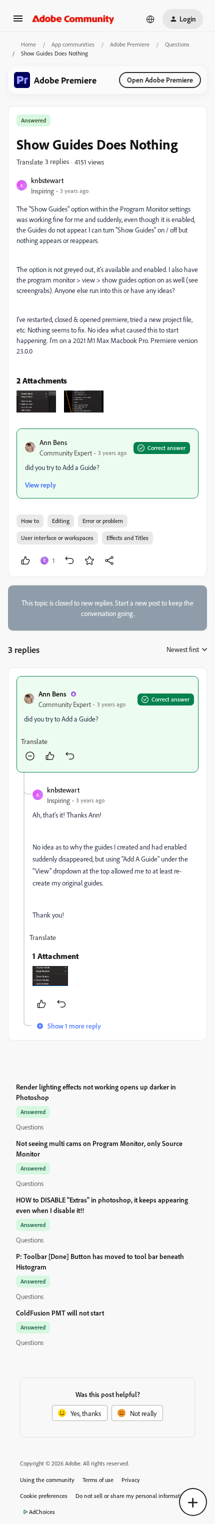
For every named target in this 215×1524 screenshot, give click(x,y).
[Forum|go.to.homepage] (73, 19)
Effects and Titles (127, 538)
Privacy (131, 1480)
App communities (73, 44)
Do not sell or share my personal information (132, 1496)
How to (30, 520)
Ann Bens (53, 442)
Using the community (47, 1480)
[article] (107, 724)
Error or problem (102, 520)
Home (28, 44)
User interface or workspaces (57, 538)
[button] (18, 22)
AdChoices (42, 1512)
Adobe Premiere (130, 44)
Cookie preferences (44, 1496)
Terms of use (98, 1480)
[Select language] (150, 19)
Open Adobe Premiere (160, 80)
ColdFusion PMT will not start (60, 1312)
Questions (177, 44)
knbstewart (47, 180)
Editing (61, 520)
